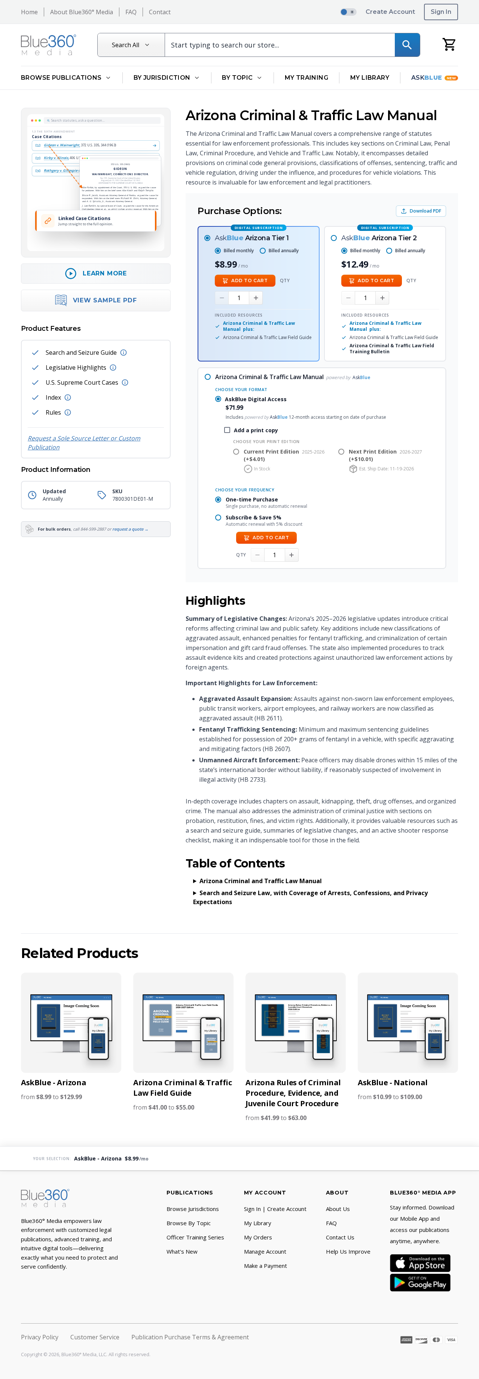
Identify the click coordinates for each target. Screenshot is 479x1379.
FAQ (131, 12)
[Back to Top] (462, 1368)
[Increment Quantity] (256, 298)
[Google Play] (420, 1282)
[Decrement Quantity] (221, 298)
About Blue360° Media (81, 12)
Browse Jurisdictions (193, 1208)
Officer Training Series (195, 1237)
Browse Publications (61, 77)
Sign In (441, 11)
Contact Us (340, 1237)
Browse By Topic (189, 1223)
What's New (182, 1251)
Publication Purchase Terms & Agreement (190, 1337)
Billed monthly (239, 251)
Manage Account (265, 1251)
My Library (369, 77)
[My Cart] (449, 44)
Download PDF (425, 211)
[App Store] (420, 1263)
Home (29, 12)
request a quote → (130, 529)
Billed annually (284, 251)
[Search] (407, 45)
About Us (338, 1208)
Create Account (390, 11)
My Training (306, 77)
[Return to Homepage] (48, 45)
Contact (160, 12)
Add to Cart (249, 280)
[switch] (348, 12)
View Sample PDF (105, 300)
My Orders (258, 1237)
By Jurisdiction (162, 77)
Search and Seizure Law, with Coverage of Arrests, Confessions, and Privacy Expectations (310, 897)
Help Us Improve (348, 1251)
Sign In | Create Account (275, 1208)
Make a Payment (265, 1265)
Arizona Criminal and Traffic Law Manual (260, 881)
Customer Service (94, 1337)
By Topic (237, 77)
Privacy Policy (39, 1337)
